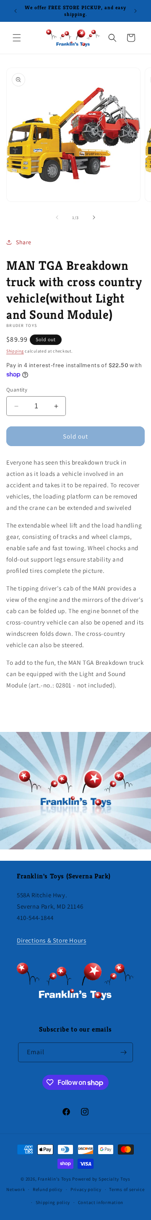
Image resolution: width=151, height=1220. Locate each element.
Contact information (100, 1202)
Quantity (16, 389)
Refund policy (47, 1189)
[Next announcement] (135, 11)
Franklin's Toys (54, 1179)
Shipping (15, 351)
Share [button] (23, 242)
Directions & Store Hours (51, 940)
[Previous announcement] (15, 11)
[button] (17, 38)
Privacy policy (86, 1189)
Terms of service (126, 1189)
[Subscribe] (123, 1052)
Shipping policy (53, 1202)
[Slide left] (57, 217)
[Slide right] (94, 217)
